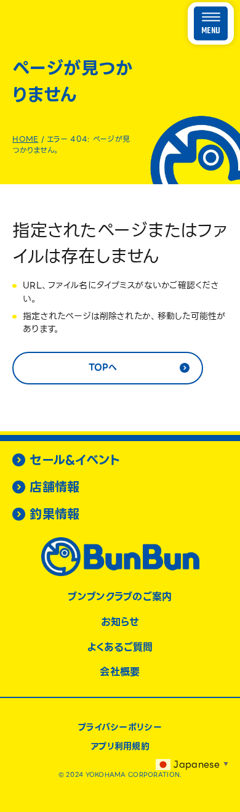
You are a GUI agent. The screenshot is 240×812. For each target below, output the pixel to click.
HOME (25, 139)
